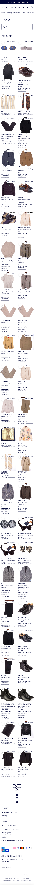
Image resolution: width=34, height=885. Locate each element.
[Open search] (6, 7)
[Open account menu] (23, 7)
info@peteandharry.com (9, 825)
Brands (29, 12)
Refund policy (8, 878)
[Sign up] (30, 867)
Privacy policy (16, 878)
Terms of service (25, 878)
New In (3, 12)
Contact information (25, 880)
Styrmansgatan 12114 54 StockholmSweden (7, 835)
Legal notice (16, 880)
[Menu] (2, 7)
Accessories (16, 12)
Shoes (23, 12)
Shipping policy (7, 880)
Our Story (4, 815)
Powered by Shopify (23, 875)
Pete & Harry (13, 875)
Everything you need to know (10, 812)
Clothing (9, 12)
